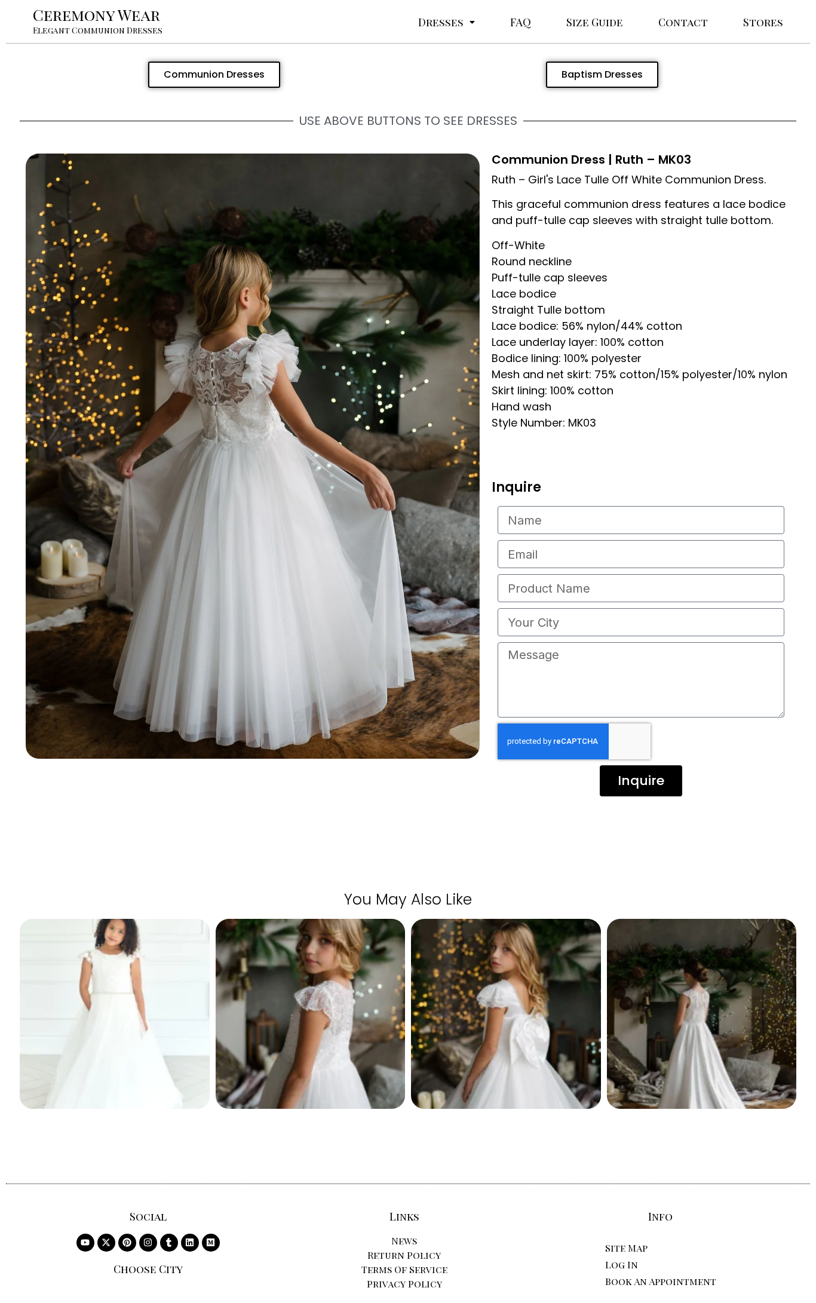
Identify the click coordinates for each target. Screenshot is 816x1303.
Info (660, 1216)
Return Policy (404, 1255)
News (404, 1240)
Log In (621, 1264)
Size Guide (594, 22)
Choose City (148, 1269)
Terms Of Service (404, 1269)
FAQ (520, 22)
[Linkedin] (190, 1243)
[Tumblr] (169, 1243)
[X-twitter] (106, 1243)
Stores (763, 22)
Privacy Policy (404, 1283)
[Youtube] (85, 1243)
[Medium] (211, 1243)
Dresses (441, 22)
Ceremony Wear (96, 14)
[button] (446, 22)
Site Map (626, 1247)
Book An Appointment (660, 1281)
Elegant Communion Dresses (97, 30)
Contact (683, 22)
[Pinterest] (127, 1243)
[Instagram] (148, 1243)
